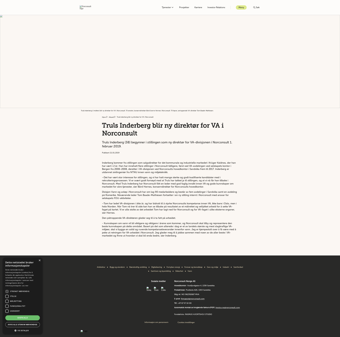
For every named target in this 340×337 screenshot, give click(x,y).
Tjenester (166, 7)
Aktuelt (111, 117)
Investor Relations (216, 7)
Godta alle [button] (22, 318)
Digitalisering (156, 267)
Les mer (25, 285)
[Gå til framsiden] (87, 7)
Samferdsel (238, 267)
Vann (190, 271)
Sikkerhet (179, 271)
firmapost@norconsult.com (193, 299)
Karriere (198, 7)
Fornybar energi (173, 267)
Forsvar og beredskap (193, 267)
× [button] (40, 260)
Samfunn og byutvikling (161, 271)
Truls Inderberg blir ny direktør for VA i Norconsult (135, 117)
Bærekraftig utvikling (138, 267)
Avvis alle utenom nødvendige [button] (22, 324)
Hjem (104, 117)
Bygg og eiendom (117, 267)
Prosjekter (184, 7)
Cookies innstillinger (186, 322)
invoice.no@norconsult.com (228, 307)
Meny (241, 7)
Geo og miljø (212, 267)
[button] (22, 330)
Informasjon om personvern (156, 322)
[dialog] (22, 296)
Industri (226, 267)
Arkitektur (101, 267)
